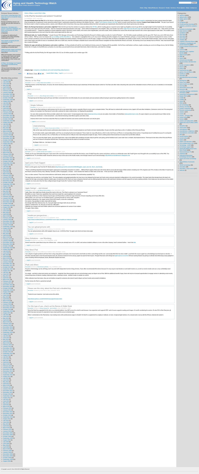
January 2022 (7, 177)
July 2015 (6, 314)
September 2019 (8, 226)
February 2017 (7, 281)
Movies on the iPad (32, 81)
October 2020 (7, 203)
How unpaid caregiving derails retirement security (10, 41)
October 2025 (7, 98)
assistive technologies (186, 29)
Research (162, 8)
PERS (181, 103)
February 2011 (7, 408)
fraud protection (184, 70)
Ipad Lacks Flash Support (35, 163)
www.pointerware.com (131, 114)
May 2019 (6, 233)
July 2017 (6, 272)
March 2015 (6, 322)
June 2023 (6, 147)
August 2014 (7, 334)
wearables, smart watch (187, 168)
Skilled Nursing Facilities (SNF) (189, 122)
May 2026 (6, 85)
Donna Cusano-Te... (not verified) (48, 308)
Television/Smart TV (185, 152)
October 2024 (7, 119)
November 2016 (8, 286)
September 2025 (8, 99)
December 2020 (8, 200)
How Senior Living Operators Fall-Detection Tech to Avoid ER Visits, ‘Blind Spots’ (11, 17)
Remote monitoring (185, 110)
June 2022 (6, 168)
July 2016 (6, 293)
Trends (168, 8)
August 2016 (7, 292)
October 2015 (7, 309)
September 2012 (8, 375)
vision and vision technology (188, 158)
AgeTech (182, 15)
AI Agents (182, 22)
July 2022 (6, 166)
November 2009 (8, 434)
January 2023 (7, 156)
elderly (182, 58)
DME (181, 56)
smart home (183, 127)
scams (182, 114)
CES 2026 (182, 38)
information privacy (185, 87)
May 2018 (6, 254)
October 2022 (7, 161)
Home (141, 8)
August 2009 (7, 440)
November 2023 (8, 138)
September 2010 (8, 417)
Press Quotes (181, 8)
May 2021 (6, 191)
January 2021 (7, 198)
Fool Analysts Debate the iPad (108, 22)
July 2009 (6, 442)
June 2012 (6, 380)
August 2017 (7, 270)
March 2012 (6, 385)
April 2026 (6, 87)
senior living (183, 117)
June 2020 (6, 210)
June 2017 (6, 274)
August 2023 (7, 143)
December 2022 (8, 158)
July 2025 (6, 103)
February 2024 (7, 133)
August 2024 (7, 122)
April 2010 (6, 426)
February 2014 (7, 344)
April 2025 (6, 108)
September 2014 (8, 332)
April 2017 (6, 277)
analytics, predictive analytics (188, 26)
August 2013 (7, 355)
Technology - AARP (185, 145)
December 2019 (8, 221)
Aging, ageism (184, 19)
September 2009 (8, 438)
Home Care (183, 82)
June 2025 (6, 105)
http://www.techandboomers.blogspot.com (117, 155)
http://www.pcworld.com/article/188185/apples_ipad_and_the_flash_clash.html (79, 167)
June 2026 (6, 83)
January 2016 (7, 304)
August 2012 (7, 376)
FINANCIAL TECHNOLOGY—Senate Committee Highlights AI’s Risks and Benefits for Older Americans (11, 29)
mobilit (181, 98)
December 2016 (8, 285)
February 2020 (7, 218)
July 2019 (6, 230)
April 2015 (6, 320)
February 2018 (7, 260)
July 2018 (6, 251)
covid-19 (182, 49)
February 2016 (7, 302)
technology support (185, 147)
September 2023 (8, 142)
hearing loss (183, 80)
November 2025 (8, 96)
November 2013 (8, 350)
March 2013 (6, 364)
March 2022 (6, 173)
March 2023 (6, 152)
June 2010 (6, 422)
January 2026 (7, 92)
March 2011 (6, 406)
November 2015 (8, 307)
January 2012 (7, 389)
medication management (187, 94)
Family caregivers (185, 65)
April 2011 (6, 404)
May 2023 (6, 149)
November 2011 (7, 392)
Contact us (193, 8)
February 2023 (7, 154)
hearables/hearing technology (188, 77)
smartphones (183, 129)
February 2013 (7, 366)
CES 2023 (182, 36)
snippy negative (140, 20)
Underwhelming (39, 126)
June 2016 (6, 295)
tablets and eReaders (186, 141)
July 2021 (6, 187)
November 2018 (8, 244)
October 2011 (7, 394)
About (187, 8)
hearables (182, 75)
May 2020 (6, 212)
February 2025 (7, 112)
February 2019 (7, 239)
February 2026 (7, 90)
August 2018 (7, 249)
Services (173, 8)
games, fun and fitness (186, 72)
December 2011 (7, 390)
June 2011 (6, 401)
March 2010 (6, 427)
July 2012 (6, 378)
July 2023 (6, 145)
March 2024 (6, 131)
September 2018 (8, 247)
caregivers (183, 32)
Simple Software (36, 105)
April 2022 (6, 172)
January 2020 (7, 219)
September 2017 (8, 269)
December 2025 (8, 94)
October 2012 (7, 373)
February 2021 (7, 196)
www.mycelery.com (94, 114)
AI (180, 20)
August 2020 (7, 207)
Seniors (182, 119)
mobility (182, 99)
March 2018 (6, 258)
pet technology (184, 105)
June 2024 (6, 126)
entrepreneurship (185, 60)
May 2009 (6, 445)
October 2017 (7, 267)
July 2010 (6, 420)
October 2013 (7, 352)
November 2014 (8, 329)
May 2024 (6, 128)
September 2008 (8, 459)
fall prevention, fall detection (188, 62)
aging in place (184, 17)
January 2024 (7, 135)
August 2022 (7, 165)
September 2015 (8, 311)
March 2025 (6, 110)
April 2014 (6, 341)
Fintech (182, 68)
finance (182, 67)
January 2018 (7, 262)
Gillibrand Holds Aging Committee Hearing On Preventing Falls (11, 50)
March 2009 (6, 449)
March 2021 (6, 195)
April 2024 (6, 129)
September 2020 (8, 205)
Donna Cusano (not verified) (52, 128)
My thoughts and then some (36, 150)
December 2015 (8, 306)
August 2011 (6, 397)
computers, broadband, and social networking (46, 70)
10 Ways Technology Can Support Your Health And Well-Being (11, 63)
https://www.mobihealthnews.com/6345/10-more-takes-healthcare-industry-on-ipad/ (52, 219)
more (19, 73)
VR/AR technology (185, 165)
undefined (182, 153)
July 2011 (6, 399)
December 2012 (8, 369)
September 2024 (8, 120)
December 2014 (8, 327)
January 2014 (7, 346)
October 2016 (7, 288)
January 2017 (7, 283)
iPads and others (31, 265)
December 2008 (8, 454)
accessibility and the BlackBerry (61, 37)
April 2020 (6, 214)
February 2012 (7, 387)
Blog (145, 8)
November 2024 (8, 117)
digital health (183, 55)
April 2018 (6, 256)
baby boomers (65, 70)
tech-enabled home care (187, 143)
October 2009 (7, 436)
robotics (182, 112)
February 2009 (7, 450)
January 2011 (7, 410)
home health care (185, 84)
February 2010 (7, 429)
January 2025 (7, 113)
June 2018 (6, 253)
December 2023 (8, 136)
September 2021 (8, 184)
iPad (29, 94)
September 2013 (8, 353)
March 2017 (6, 279)
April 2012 (6, 383)
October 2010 (7, 415)
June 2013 (6, 359)
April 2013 (6, 362)
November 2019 (8, 223)
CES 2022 (182, 34)
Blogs (31, 13)
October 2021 (7, 182)
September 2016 (8, 290)
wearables (183, 167)
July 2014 (6, 336)
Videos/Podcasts (153, 8)
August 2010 (7, 419)
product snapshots (185, 108)
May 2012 (6, 382)
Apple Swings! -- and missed (36, 188)
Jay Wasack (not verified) (43, 190)
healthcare (183, 74)
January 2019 (7, 240)
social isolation (184, 136)
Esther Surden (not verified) (44, 151)
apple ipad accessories (121, 255)
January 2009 (7, 452)
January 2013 (7, 367)
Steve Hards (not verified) (43, 82)
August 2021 (7, 186)
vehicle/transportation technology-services (186, 156)
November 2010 (8, 413)
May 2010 (6, 424)
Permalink (27, 82)
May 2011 (6, 403)
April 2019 (6, 235)
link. (135, 242)
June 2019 (6, 232)
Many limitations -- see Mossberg (38, 238)
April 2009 (6, 447)
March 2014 (6, 343)
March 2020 (6, 216)
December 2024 (8, 115)
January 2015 (7, 325)
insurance (182, 89)
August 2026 (7, 80)
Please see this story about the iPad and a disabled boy (49, 288)
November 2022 (8, 159)
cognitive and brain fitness (187, 41)
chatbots (182, 39)
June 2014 (6, 337)
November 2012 (8, 371)
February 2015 (7, 323)
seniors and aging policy (187, 121)
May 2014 (6, 339)
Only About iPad (31, 250)
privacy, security (184, 106)
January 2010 (7, 431)
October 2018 (7, 246)
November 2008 (8, 456)
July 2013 (6, 357)
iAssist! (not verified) (42, 266)
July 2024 (6, 124)
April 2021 (6, 193)
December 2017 (8, 263)
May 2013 (6, 360)
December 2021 (8, 179)
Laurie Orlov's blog (39, 13)
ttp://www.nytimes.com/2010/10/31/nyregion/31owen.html (45, 299)
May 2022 (6, 170)
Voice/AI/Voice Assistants (187, 162)
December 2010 (8, 411)
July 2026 (6, 82)
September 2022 (8, 163)
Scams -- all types (185, 115)
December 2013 (8, 348)
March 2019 (6, 237)
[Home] (6, 5)
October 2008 (7, 457)
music (181, 101)
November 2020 (8, 202)
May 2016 (6, 297)
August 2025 (7, 101)
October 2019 (7, 225)
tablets (182, 140)
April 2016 (6, 299)
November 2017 (8, 265)
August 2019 (7, 228)
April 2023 (6, 151)
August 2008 (7, 461)
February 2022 (7, 175)
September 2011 (8, 396)
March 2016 (6, 300)
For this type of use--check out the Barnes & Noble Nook (50, 306)
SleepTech (183, 126)
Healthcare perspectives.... (38, 215)
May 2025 (6, 106)
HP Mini (94, 27)
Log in (60, 73)
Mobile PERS (183, 96)
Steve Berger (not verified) (46, 95)
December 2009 (8, 433)
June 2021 (6, 189)
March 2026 (6, 89)
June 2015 (6, 316)
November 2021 (8, 180)
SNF (181, 134)
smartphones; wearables (187, 133)
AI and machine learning (187, 24)
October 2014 (7, 330)
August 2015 (7, 313)
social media (183, 138)
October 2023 (7, 140)
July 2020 (6, 209)
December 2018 (8, 242)
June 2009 (6, 443)
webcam (182, 170)
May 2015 (6, 318)
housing (182, 86)
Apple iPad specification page (132, 28)
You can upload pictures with (39, 227)
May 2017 (6, 276)
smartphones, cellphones (187, 131)
